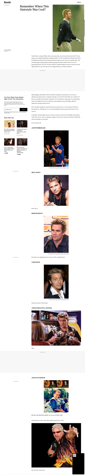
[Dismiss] (83, 454)
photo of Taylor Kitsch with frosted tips (47, 62)
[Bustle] (7, 2)
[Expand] (74, 454)
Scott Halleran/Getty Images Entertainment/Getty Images (84, 28)
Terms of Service (23, 112)
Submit (23, 109)
